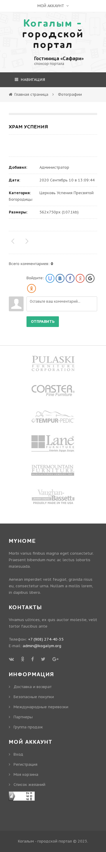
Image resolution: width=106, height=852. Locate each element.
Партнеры (23, 716)
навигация (32, 79)
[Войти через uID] (50, 278)
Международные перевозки (41, 706)
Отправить (42, 321)
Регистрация (25, 764)
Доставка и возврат (33, 686)
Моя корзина (26, 774)
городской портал (53, 34)
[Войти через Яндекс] (80, 278)
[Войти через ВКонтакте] (60, 278)
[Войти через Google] (90, 278)
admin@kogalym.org (42, 645)
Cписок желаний (29, 784)
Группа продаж (28, 727)
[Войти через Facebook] (70, 278)
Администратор (54, 167)
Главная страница (31, 94)
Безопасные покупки (34, 696)
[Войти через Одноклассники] (31, 288)
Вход (18, 754)
